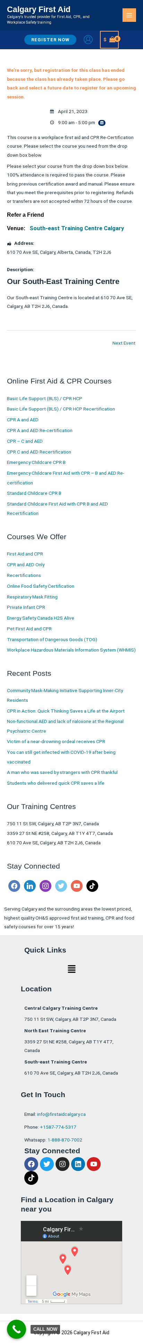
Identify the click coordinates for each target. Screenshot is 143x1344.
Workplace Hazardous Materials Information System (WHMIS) (71, 650)
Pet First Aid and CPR (29, 628)
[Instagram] (45, 885)
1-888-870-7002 (65, 1140)
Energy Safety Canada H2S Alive (40, 618)
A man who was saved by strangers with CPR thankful (62, 772)
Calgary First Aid (38, 9)
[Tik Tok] (92, 885)
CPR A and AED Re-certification (40, 430)
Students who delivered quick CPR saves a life (55, 783)
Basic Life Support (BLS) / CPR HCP (44, 398)
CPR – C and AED (25, 441)
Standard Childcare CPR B (34, 493)
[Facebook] (14, 885)
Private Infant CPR (26, 607)
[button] (50, 40)
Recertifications (24, 575)
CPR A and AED (23, 419)
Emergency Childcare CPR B (36, 462)
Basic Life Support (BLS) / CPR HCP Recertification (61, 409)
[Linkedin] (30, 885)
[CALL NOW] (16, 1329)
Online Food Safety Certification (40, 586)
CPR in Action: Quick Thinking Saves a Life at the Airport (66, 711)
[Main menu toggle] (129, 15)
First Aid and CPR (25, 554)
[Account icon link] (88, 39)
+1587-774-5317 (58, 1127)
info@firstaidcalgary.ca (61, 1114)
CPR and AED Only (25, 564)
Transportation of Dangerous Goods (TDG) (52, 639)
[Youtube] (77, 885)
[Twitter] (61, 885)
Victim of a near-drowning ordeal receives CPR (56, 741)
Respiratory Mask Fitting (32, 597)
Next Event (123, 343)
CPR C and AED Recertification (39, 452)
